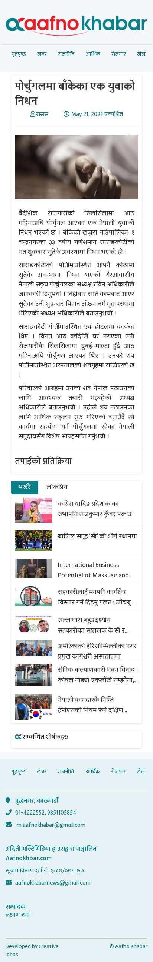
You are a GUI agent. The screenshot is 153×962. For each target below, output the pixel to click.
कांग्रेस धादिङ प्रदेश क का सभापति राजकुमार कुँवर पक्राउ (95, 509)
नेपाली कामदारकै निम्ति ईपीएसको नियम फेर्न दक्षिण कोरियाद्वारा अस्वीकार (90, 705)
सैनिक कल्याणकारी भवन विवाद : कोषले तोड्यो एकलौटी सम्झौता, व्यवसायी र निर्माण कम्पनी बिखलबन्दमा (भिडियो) (98, 675)
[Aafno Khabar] (76, 27)
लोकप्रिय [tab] (57, 487)
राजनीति (66, 54)
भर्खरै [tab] (25, 487)
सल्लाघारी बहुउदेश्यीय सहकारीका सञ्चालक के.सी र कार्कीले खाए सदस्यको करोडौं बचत (94, 625)
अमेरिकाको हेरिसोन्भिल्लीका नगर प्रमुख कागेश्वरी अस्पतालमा (97, 651)
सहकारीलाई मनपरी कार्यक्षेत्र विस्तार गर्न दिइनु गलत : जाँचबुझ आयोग (97, 597)
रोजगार (118, 54)
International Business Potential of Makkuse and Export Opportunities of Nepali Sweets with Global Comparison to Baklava (94, 570)
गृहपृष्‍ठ (19, 54)
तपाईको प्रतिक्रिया (43, 461)
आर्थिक (93, 54)
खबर (42, 54)
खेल (141, 54)
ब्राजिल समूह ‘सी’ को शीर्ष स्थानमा (97, 536)
